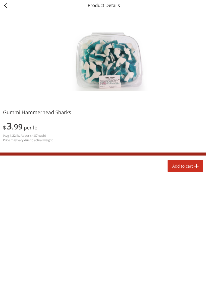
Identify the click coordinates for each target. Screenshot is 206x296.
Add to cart (182, 166)
